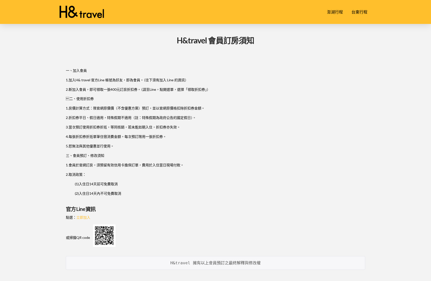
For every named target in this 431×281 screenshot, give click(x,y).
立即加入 (83, 217)
